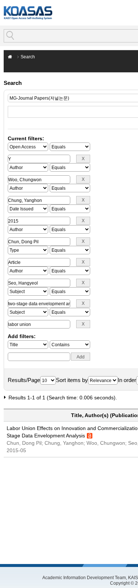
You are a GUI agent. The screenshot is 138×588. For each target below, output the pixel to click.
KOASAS (28, 12)
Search (28, 56)
